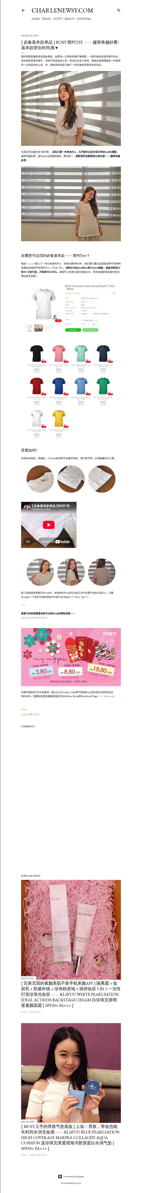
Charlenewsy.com (62, 10)
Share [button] (24, 709)
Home (36, 18)
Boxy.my (30, 263)
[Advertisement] (71, 842)
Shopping (84, 18)
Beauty (70, 18)
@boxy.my (109, 696)
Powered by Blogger (74, 1176)
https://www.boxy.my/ (34, 617)
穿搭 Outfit (33, 714)
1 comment (35, 1012)
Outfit (58, 18)
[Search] (119, 9)
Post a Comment (38, 1155)
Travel (47, 18)
